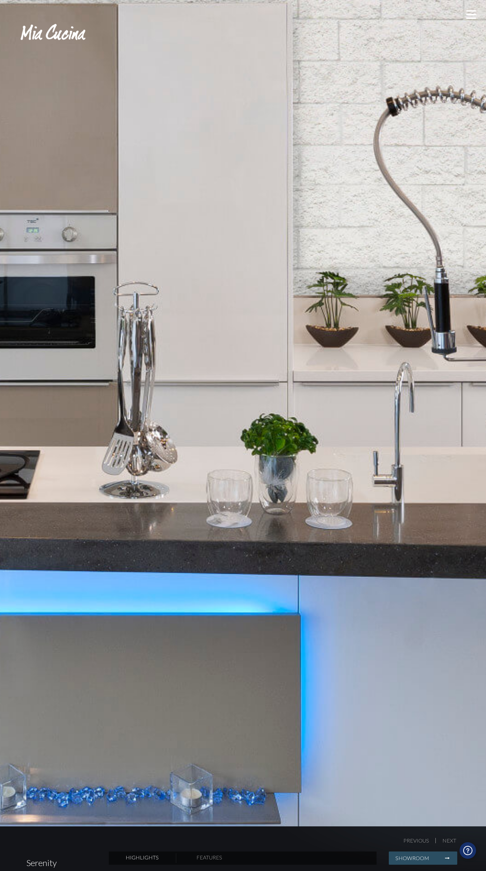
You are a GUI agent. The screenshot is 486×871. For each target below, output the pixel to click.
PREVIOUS (416, 840)
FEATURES (209, 857)
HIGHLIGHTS (142, 857)
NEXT (449, 840)
